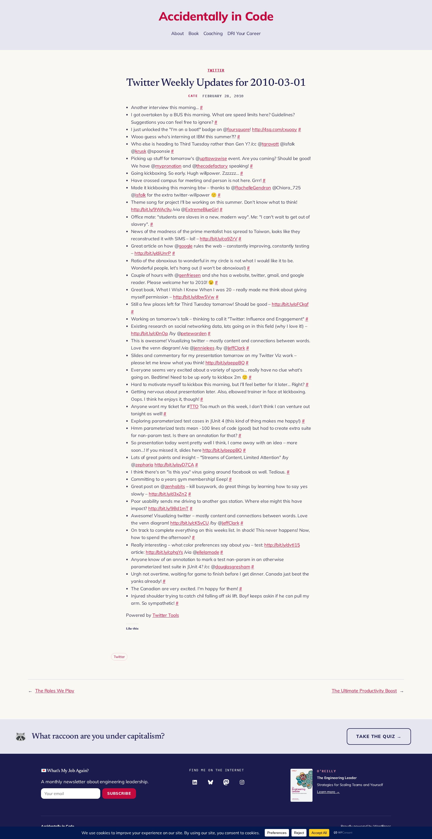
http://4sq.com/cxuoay (274, 129)
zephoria (144, 465)
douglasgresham (232, 567)
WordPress (382, 826)
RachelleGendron (253, 187)
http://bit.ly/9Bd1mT (168, 508)
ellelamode (208, 552)
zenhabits (175, 486)
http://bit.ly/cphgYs (164, 552)
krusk (140, 151)
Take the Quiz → (379, 736)
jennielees (204, 348)
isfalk (140, 195)
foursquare (238, 129)
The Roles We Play (54, 691)
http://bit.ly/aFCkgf (290, 304)
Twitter (216, 70)
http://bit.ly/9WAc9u (151, 209)
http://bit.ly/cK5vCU (189, 523)
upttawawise (213, 158)
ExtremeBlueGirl (201, 209)
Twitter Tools (165, 615)
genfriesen (190, 275)
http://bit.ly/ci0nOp (149, 333)
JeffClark (236, 348)
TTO (194, 406)
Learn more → (328, 792)
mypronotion (168, 166)
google (185, 246)
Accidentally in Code (216, 16)
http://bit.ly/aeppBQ (225, 363)
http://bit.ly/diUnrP (152, 253)
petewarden (193, 333)
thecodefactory (212, 166)
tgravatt (270, 144)
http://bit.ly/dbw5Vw (193, 297)
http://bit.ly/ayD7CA (174, 465)
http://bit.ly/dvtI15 (282, 545)
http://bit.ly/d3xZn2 (168, 494)
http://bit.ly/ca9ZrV (218, 239)
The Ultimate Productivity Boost (364, 691)
